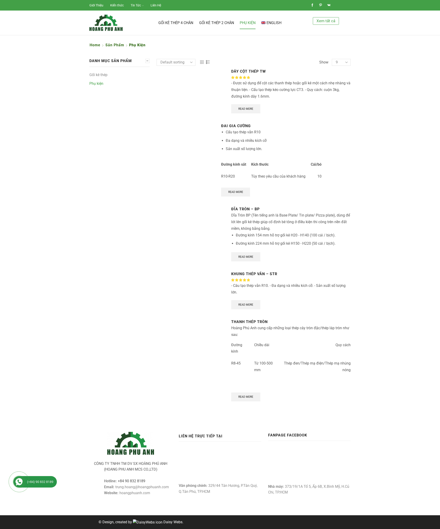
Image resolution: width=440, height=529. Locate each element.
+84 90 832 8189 (131, 481)
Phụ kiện (248, 23)
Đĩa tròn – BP (245, 209)
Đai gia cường (236, 126)
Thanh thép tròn (249, 322)
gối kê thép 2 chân (216, 23)
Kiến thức (117, 5)
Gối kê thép (98, 75)
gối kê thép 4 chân (175, 23)
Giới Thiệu (96, 5)
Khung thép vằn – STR (254, 274)
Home (95, 45)
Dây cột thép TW (248, 71)
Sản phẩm (114, 45)
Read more (245, 108)
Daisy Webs (172, 522)
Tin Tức (136, 5)
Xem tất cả (325, 21)
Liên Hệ (156, 5)
